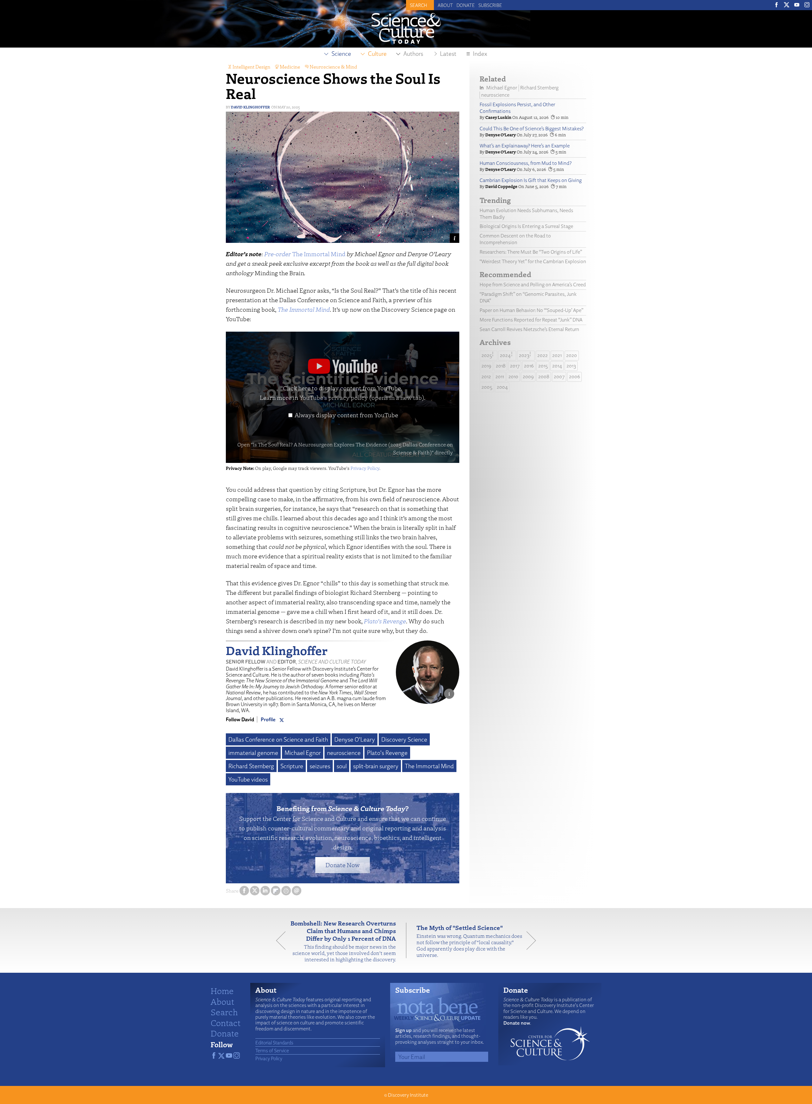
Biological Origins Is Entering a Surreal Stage (526, 226)
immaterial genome (253, 752)
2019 (486, 366)
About (445, 5)
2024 (505, 355)
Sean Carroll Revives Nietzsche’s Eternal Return (529, 329)
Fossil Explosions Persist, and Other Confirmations (517, 107)
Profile (268, 719)
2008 (543, 376)
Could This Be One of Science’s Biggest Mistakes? (532, 129)
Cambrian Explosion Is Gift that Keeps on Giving (531, 180)
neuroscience (344, 752)
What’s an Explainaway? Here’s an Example (525, 146)
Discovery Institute (408, 1095)
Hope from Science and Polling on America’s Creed (533, 285)
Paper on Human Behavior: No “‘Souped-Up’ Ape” (531, 310)
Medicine (290, 66)
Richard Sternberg (251, 766)
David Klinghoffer (250, 107)
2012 (486, 376)
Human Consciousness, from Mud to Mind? (526, 163)
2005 (486, 387)
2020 (571, 355)
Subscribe (490, 5)
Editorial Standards (274, 1042)
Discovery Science (404, 739)
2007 (559, 376)
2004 (502, 387)
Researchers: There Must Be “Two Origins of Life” (531, 252)
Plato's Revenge (387, 752)
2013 (571, 366)
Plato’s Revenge (385, 621)
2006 (574, 376)
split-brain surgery (375, 766)
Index (480, 53)
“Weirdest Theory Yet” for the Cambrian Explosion (533, 261)
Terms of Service (272, 1050)
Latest (448, 53)
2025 (486, 355)
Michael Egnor (303, 752)
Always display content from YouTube (346, 415)
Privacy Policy (364, 468)
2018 (501, 366)
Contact (225, 1022)
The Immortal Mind (304, 254)
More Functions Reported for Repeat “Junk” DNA (531, 320)
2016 (529, 366)
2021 (557, 355)
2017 (515, 366)
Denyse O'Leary (354, 739)
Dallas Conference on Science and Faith (278, 739)
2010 (513, 376)
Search (224, 1011)
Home (222, 990)
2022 (542, 355)
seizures (320, 766)
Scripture (291, 766)
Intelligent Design (251, 66)
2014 (557, 366)
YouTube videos (248, 779)
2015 (543, 366)
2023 (524, 355)
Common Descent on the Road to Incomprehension (515, 239)
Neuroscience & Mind (333, 66)
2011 (499, 376)
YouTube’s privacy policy (361, 397)
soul (342, 766)
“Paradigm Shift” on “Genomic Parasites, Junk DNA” (528, 297)
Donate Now (342, 865)
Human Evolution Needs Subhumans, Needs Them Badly (526, 213)
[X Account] (281, 719)
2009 (528, 376)
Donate (465, 5)
